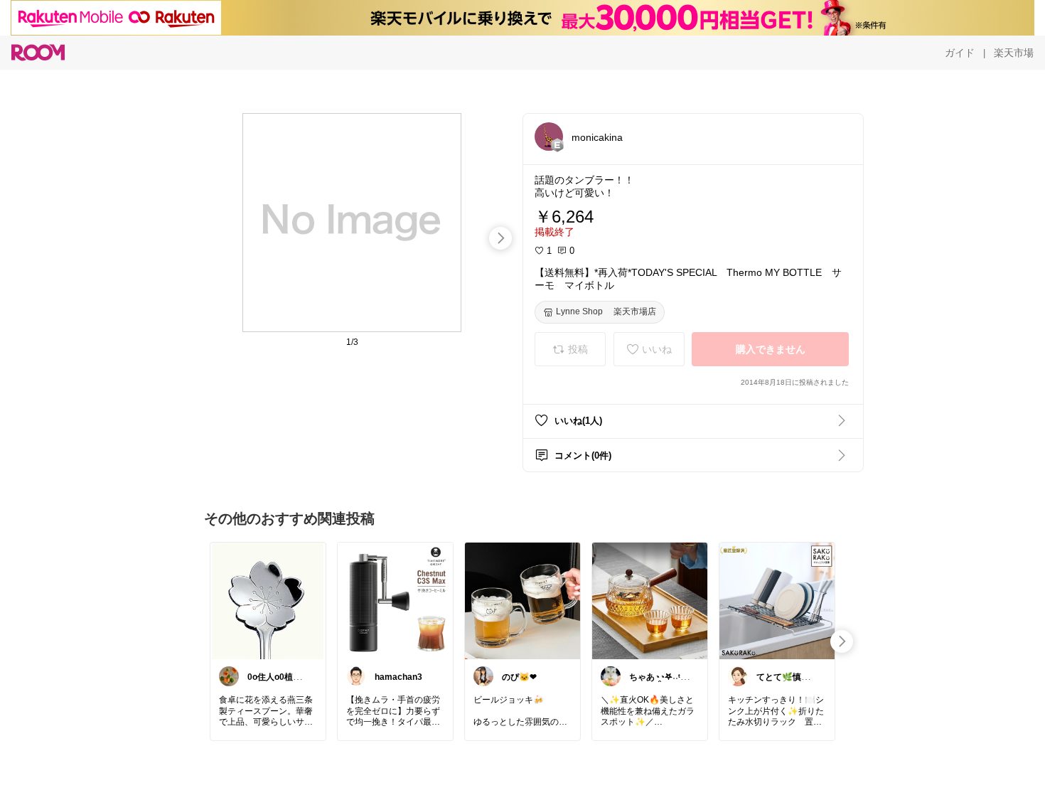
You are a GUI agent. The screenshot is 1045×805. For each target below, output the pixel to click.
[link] (268, 600)
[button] (549, 136)
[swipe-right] (500, 238)
